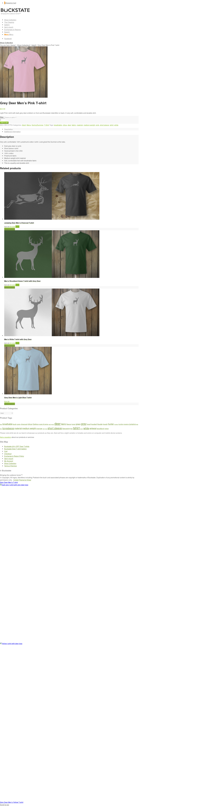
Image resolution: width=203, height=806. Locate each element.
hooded (94, 424)
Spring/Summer (37, 125)
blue (1, 424)
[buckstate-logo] (16, 15)
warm (81, 429)
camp (18, 424)
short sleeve (104, 125)
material (80, 125)
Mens (29, 125)
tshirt (111, 125)
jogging (126, 424)
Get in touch (8, 458)
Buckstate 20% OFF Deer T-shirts (16, 446)
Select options (9, 229)
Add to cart (4, 122)
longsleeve (8, 428)
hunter (111, 424)
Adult (24, 125)
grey (83, 424)
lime (1, 429)
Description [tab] (8, 129)
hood (89, 424)
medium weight (89, 125)
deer (69, 125)
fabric (74, 125)
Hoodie (99, 424)
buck (14, 424)
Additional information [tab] (12, 131)
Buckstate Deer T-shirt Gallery (15, 449)
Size (1, 117)
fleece (69, 424)
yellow (106, 428)
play (46, 429)
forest (73, 424)
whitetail (93, 428)
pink (97, 125)
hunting (121, 424)
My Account (8, 461)
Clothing (36, 424)
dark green (51, 424)
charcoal (24, 424)
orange (39, 428)
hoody (105, 424)
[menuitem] (71, 20)
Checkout (7, 453)
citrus (65, 125)
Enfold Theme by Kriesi (22, 480)
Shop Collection (6, 42)
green (78, 424)
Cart (5, 451)
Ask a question (5, 437)
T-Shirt (46, 125)
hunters (116, 424)
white (116, 125)
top (71, 428)
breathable (58, 125)
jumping (132, 424)
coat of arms (43, 424)
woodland (100, 428)
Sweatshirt (66, 428)
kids (137, 424)
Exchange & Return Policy (14, 456)
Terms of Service (10, 466)
